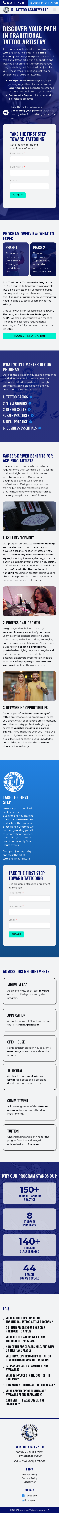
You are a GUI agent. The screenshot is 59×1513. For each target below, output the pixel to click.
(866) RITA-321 (36, 1461)
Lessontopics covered (29, 1276)
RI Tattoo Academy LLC (30, 9)
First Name (16, 153)
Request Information (29, 336)
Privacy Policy (29, 1474)
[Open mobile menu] (54, 10)
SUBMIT (18, 195)
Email (13, 180)
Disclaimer (29, 1482)
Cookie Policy (30, 1478)
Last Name (16, 167)
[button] (29, 1320)
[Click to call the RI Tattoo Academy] (4, 2)
